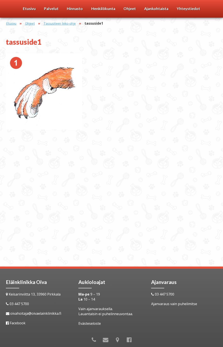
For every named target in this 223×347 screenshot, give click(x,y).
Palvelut (51, 8)
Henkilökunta (103, 8)
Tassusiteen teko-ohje (60, 23)
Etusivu (29, 8)
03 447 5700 (19, 303)
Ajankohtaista (156, 8)
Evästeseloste (89, 323)
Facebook (17, 323)
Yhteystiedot (188, 8)
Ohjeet (129, 8)
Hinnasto (75, 8)
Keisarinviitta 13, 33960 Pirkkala (35, 294)
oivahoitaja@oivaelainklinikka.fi (35, 313)
